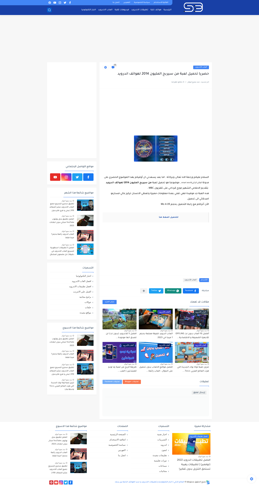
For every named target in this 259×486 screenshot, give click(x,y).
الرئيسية (167, 10)
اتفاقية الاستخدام (161, 3)
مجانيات (163, 471)
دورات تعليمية (160, 460)
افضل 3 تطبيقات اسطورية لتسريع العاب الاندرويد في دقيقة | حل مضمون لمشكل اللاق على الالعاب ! (62, 252)
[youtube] (55, 3)
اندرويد (164, 445)
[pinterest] (49, 3)
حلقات (88, 307)
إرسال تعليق (199, 392)
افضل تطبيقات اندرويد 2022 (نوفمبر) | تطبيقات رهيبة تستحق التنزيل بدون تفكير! (193, 465)
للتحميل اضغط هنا (169, 217)
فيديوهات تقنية (122, 10)
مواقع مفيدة (85, 312)
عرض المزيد (109, 302)
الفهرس (126, 3)
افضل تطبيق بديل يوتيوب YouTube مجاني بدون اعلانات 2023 (61, 222)
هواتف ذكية (155, 10)
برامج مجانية (85, 297)
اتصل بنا (116, 3)
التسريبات (162, 439)
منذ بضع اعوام (202, 331)
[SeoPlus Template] (208, 482)
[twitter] (65, 3)
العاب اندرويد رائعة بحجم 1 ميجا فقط (62, 236)
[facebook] (70, 3)
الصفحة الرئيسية (118, 434)
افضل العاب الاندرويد (81, 281)
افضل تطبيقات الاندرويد (80, 286)
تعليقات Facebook (112, 382)
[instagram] (60, 3)
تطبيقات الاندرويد (139, 10)
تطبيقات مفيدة (160, 455)
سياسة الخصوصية (142, 3)
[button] (191, 290)
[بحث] (49, 10)
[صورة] (85, 205)
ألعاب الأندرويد (201, 67)
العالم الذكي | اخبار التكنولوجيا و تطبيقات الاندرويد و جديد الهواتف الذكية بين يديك (149, 482)
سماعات (163, 466)
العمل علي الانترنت (82, 291)
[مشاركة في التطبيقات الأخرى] (143, 290)
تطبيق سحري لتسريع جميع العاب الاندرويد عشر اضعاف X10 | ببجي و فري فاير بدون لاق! (61, 208)
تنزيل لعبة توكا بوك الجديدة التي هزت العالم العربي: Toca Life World (61, 386)
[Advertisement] (129, 39)
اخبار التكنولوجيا (88, 10)
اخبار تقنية (162, 434)
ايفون (164, 450)
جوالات (88, 302)
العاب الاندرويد (105, 10)
